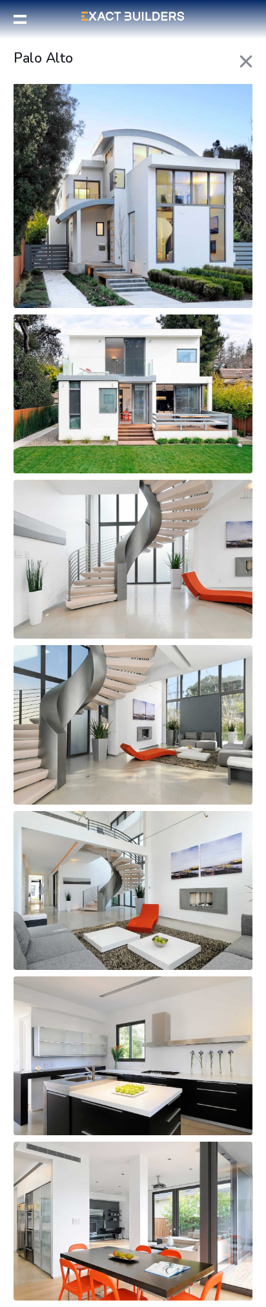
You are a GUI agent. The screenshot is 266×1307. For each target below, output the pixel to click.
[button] (20, 19)
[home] (133, 16)
